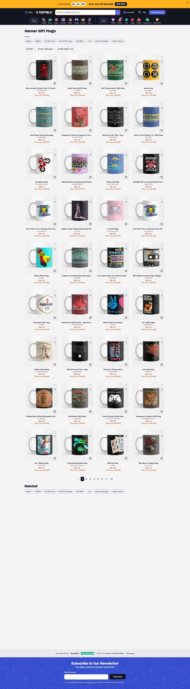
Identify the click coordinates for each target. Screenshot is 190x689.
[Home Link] (44, 12)
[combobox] (85, 12)
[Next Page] (111, 479)
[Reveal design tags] (55, 83)
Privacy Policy (90, 682)
